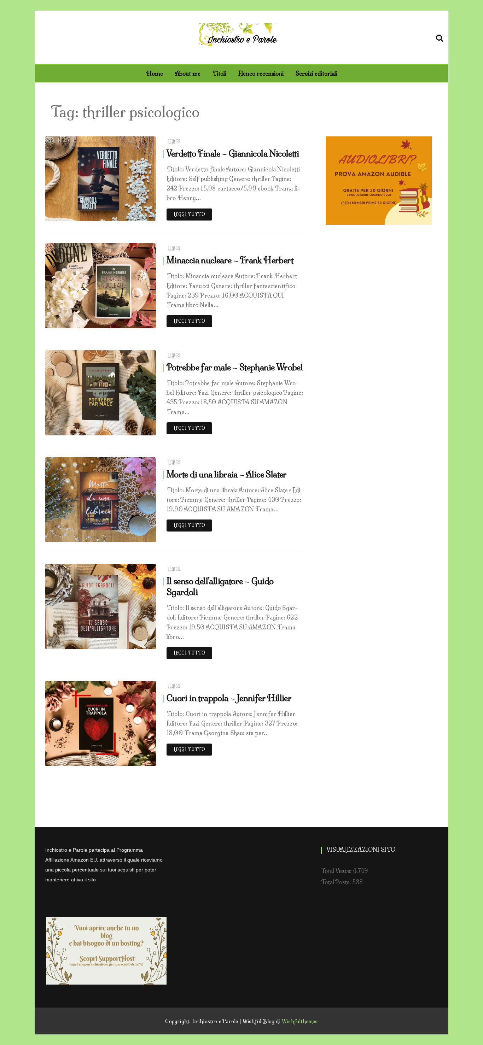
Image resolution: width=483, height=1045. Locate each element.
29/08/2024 (133, 321)
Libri (174, 141)
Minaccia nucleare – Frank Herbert (230, 260)
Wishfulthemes (300, 1021)
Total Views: (337, 870)
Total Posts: (336, 882)
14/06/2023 (134, 642)
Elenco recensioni (261, 73)
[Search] (439, 37)
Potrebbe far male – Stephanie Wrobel (235, 367)
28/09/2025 (133, 214)
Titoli (219, 73)
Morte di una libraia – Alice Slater (227, 474)
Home (154, 73)
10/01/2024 (134, 428)
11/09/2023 (134, 535)
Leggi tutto (189, 214)
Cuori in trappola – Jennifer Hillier (229, 698)
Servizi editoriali (316, 73)
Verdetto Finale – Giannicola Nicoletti (233, 153)
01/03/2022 (134, 759)
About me (187, 73)
